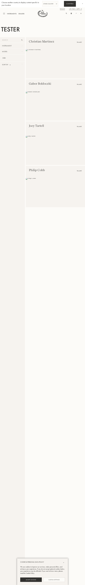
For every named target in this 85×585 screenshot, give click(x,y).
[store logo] (42, 13)
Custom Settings (54, 579)
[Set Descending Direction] (10, 65)
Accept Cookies (31, 579)
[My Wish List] (76, 13)
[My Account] (71, 13)
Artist (3, 58)
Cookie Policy (30, 573)
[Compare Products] (81, 13)
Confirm (70, 4)
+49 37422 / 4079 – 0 (75, 9)
